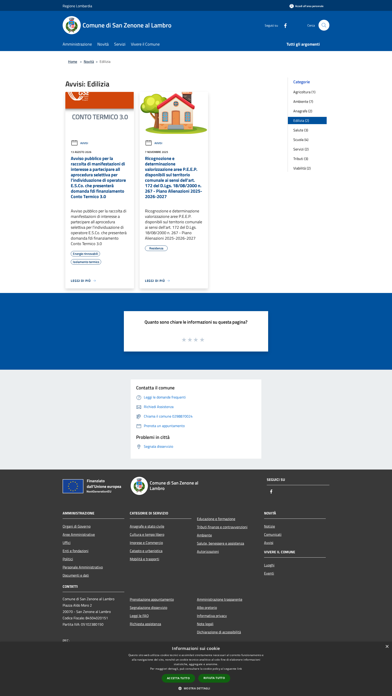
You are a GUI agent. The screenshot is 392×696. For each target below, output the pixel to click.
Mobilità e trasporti (144, 559)
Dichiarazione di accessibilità (219, 632)
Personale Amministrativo (83, 567)
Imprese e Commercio (146, 542)
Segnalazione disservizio (148, 607)
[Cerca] (323, 25)
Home (72, 61)
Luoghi (269, 565)
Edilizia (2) (301, 120)
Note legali (205, 624)
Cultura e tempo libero (147, 534)
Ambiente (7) (303, 101)
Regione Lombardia (77, 6)
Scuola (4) (300, 139)
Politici (68, 559)
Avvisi (84, 143)
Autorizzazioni (208, 551)
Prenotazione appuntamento (152, 599)
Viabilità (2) (302, 168)
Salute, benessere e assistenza (220, 543)
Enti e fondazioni (75, 550)
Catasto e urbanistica (146, 550)
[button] (196, 688)
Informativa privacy (212, 615)
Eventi (269, 573)
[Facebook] (283, 25)
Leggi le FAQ (139, 615)
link (239, 669)
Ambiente (204, 535)
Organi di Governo (77, 526)
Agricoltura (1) (304, 92)
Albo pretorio (207, 607)
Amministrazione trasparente (219, 599)
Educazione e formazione (216, 518)
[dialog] (196, 669)
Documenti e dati (76, 575)
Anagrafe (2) (302, 111)
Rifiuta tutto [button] (214, 678)
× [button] (387, 646)
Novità (89, 61)
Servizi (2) (301, 149)
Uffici (67, 542)
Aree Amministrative (79, 534)
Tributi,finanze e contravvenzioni (222, 527)
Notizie (269, 526)
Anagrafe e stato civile (147, 526)
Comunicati (273, 534)
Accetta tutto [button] (178, 678)
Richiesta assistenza (145, 624)
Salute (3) (300, 130)
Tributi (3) (300, 158)
